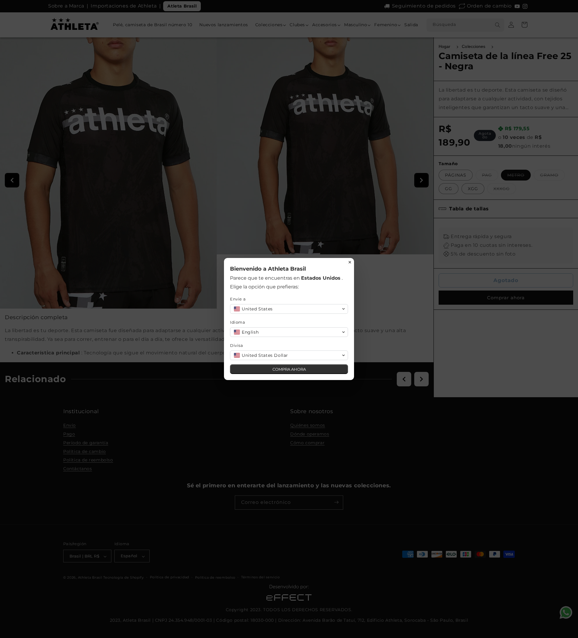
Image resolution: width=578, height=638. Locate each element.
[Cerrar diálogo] (350, 262)
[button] (289, 309)
